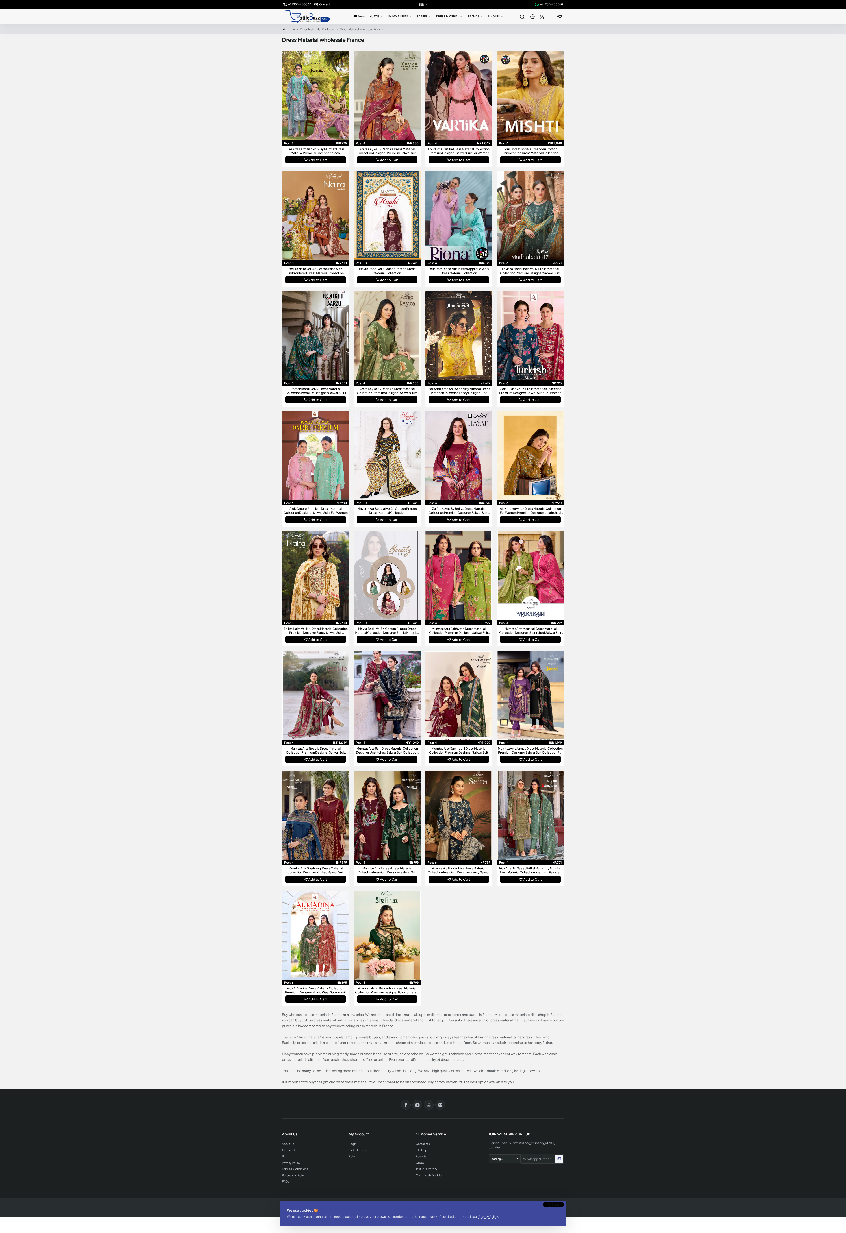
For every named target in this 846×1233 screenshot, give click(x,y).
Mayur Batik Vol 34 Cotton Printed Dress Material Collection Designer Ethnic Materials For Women (387, 631)
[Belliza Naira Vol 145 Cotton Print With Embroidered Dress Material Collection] (315, 215)
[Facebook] (406, 1105)
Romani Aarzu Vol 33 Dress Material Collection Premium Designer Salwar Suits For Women (315, 391)
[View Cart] (559, 16)
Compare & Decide (429, 1175)
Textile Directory (426, 1169)
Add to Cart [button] (317, 160)
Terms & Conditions (295, 1169)
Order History (358, 1150)
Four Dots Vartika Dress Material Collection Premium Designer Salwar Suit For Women (459, 151)
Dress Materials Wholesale (317, 29)
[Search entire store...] (522, 16)
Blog (285, 1156)
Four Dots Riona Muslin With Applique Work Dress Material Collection (458, 271)
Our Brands (289, 1150)
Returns (354, 1156)
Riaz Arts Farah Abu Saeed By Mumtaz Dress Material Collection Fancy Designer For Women (459, 391)
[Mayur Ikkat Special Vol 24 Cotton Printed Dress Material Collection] (387, 455)
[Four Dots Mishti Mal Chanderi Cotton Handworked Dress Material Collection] (530, 95)
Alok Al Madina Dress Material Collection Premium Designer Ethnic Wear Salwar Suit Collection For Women (315, 990)
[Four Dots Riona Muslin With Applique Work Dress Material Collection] (458, 215)
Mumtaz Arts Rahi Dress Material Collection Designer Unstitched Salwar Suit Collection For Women (387, 750)
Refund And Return (294, 1175)
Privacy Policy (488, 1216)
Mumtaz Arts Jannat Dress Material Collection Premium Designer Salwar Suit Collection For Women (530, 750)
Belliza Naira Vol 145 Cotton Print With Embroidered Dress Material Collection (316, 271)
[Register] (542, 17)
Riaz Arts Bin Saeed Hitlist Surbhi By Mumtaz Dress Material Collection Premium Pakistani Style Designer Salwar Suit (530, 870)
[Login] (533, 17)
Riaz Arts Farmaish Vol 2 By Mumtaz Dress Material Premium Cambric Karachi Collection (315, 151)
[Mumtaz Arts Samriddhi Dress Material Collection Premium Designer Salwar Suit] (458, 695)
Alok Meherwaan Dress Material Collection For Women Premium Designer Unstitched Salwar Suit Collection (530, 511)
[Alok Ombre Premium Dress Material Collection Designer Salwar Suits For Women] (315, 455)
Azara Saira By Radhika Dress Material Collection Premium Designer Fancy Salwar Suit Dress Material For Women (459, 870)
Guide (420, 1163)
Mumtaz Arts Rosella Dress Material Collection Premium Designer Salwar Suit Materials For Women (315, 750)
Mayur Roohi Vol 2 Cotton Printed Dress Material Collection (387, 271)
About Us (288, 1144)
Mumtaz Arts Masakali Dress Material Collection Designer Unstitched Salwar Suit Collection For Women (530, 631)
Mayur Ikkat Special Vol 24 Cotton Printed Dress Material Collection (387, 510)
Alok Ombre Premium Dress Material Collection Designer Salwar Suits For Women (316, 510)
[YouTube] (429, 1105)
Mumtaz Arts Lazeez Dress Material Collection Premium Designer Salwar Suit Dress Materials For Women (387, 870)
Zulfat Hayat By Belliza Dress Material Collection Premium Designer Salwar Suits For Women (459, 511)
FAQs (285, 1181)
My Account (359, 1134)
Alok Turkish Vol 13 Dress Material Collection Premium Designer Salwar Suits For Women (530, 391)
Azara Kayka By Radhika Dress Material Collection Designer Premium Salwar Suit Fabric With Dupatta (387, 151)
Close (555, 1204)
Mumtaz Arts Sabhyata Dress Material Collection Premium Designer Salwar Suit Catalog (458, 631)
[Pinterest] (440, 1105)
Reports (421, 1156)
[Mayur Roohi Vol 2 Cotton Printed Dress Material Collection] (387, 215)
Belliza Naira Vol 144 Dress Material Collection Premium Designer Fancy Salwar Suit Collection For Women (315, 631)
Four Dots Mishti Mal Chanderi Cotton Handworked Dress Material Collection (530, 151)
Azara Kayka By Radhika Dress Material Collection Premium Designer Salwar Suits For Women (387, 391)
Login (352, 1144)
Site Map (421, 1150)
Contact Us (423, 1144)
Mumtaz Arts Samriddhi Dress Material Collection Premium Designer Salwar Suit (458, 750)
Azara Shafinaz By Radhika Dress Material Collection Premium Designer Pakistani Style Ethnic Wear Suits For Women (387, 990)
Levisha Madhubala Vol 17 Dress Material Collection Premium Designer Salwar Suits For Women (530, 271)
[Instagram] (417, 1105)
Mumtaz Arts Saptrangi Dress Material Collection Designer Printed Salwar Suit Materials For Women (315, 870)
